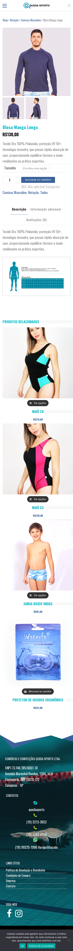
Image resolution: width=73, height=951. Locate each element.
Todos (44, 192)
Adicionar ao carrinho (38, 180)
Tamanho (10, 167)
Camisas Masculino (31, 20)
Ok (22, 946)
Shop (5, 20)
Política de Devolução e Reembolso (25, 870)
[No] (68, 940)
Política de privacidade (41, 946)
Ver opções (40, 403)
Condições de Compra (18, 875)
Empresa (10, 880)
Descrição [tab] (19, 209)
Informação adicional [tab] (46, 209)
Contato (10, 886)
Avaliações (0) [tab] (36, 220)
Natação (14, 20)
